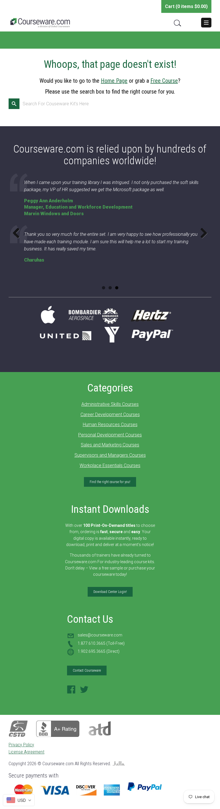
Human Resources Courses (110, 424)
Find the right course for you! (110, 482)
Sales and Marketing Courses (110, 445)
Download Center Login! (110, 592)
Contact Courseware (87, 670)
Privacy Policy (21, 744)
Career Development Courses (110, 414)
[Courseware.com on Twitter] (84, 691)
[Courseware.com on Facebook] (71, 691)
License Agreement (26, 752)
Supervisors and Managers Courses (110, 455)
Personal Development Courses (110, 435)
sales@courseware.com (100, 635)
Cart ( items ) (186, 6)
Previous (18, 233)
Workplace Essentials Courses (110, 465)
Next (201, 233)
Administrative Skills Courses (110, 404)
